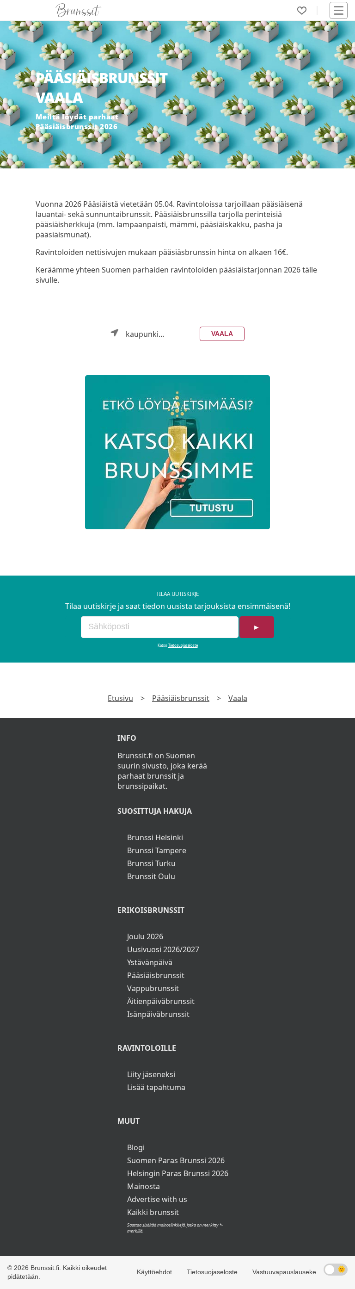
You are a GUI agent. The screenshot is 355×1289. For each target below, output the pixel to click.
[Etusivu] (78, 10)
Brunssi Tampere (156, 850)
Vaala (222, 333)
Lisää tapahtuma (156, 1087)
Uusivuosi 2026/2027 (163, 949)
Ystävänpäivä (149, 962)
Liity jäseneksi (151, 1074)
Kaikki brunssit (153, 1212)
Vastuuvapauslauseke (284, 1272)
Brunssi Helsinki (155, 837)
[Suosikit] (301, 10)
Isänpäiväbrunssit (158, 1014)
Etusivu (120, 698)
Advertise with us (157, 1199)
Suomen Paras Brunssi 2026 (176, 1160)
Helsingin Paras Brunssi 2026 (177, 1173)
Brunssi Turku (151, 863)
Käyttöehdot (154, 1272)
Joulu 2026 (145, 936)
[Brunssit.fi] (177, 452)
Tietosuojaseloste (183, 645)
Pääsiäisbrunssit (180, 698)
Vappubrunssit (153, 988)
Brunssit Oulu (151, 876)
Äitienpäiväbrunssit (161, 1001)
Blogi (136, 1147)
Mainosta (143, 1186)
